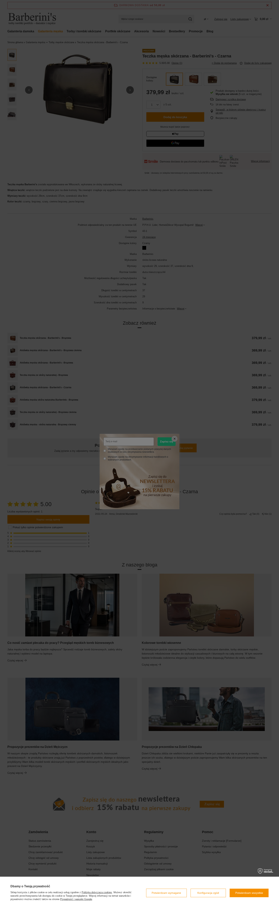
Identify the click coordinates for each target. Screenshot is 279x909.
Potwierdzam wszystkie (249, 892)
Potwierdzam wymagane (166, 892)
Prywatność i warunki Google (76, 899)
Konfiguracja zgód (208, 892)
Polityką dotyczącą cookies (97, 892)
